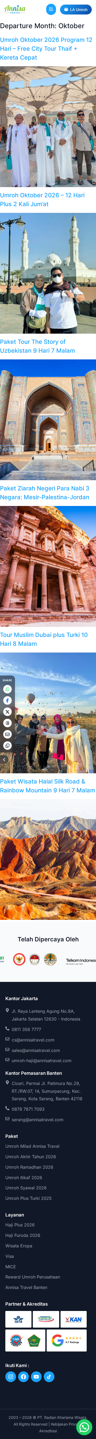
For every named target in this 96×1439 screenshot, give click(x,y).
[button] (51, 9)
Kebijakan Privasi (65, 1424)
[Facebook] (23, 1376)
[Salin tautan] (7, 745)
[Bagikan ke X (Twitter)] (7, 711)
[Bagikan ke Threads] (7, 723)
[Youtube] (36, 1376)
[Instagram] (10, 1376)
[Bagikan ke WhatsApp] (7, 689)
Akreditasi (48, 1431)
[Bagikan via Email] (7, 734)
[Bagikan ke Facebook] (7, 700)
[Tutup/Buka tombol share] (4, 759)
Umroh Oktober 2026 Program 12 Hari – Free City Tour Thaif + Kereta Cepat (46, 48)
